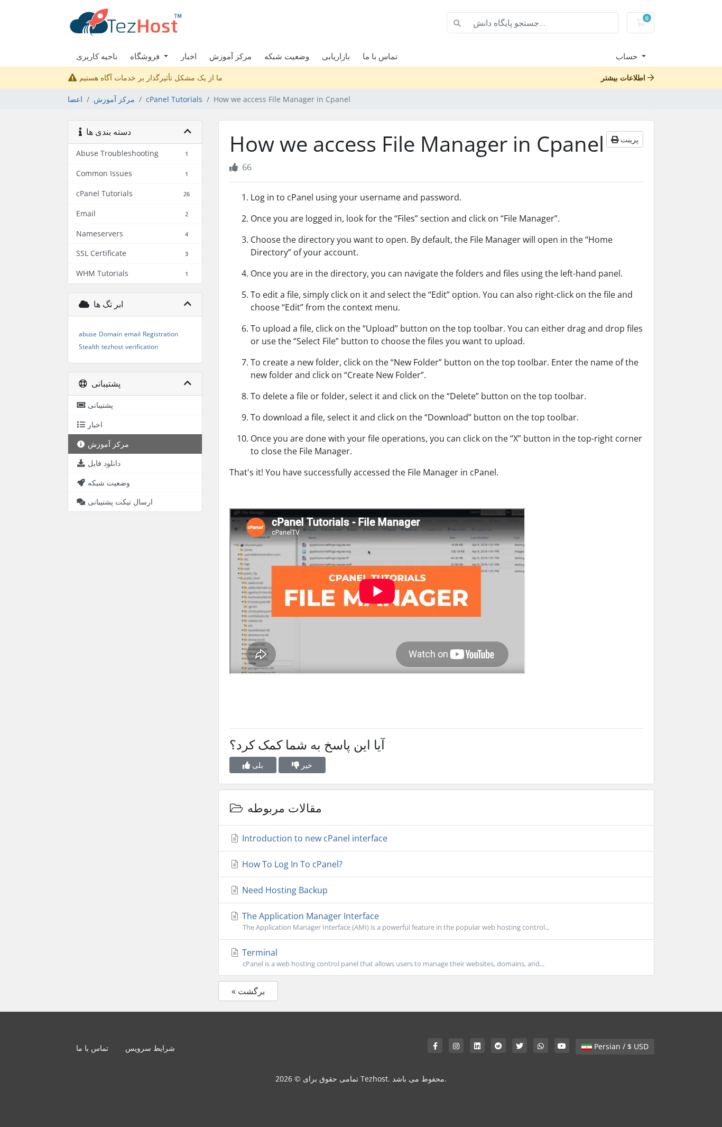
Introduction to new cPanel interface (313, 838)
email (132, 333)
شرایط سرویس (150, 1048)
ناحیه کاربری (96, 56)
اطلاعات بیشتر (624, 77)
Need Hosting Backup (284, 890)
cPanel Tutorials (174, 99)
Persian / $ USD (620, 1046)
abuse (88, 333)
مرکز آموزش (230, 56)
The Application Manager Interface (395, 921)
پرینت (628, 139)
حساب (628, 56)
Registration (160, 333)
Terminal (392, 957)
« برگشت (248, 991)
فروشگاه (146, 56)
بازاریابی (336, 56)
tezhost (112, 346)
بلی (256, 765)
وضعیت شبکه (286, 56)
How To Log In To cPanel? (291, 864)
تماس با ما (380, 56)
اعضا (75, 99)
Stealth (89, 346)
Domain (110, 333)
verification (141, 346)
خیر (305, 765)
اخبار (189, 56)
